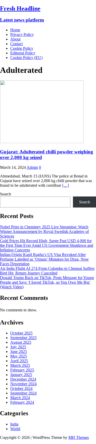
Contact (16, 44)
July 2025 (18, 347)
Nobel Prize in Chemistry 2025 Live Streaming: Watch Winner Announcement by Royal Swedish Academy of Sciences (44, 231)
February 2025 (22, 370)
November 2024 (23, 384)
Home (15, 30)
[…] (65, 185)
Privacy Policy (22, 34)
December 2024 (23, 379)
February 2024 (22, 402)
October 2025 (21, 333)
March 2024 (20, 398)
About (15, 39)
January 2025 (21, 374)
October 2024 (21, 388)
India (14, 424)
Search (5, 194)
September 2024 (23, 393)
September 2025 (23, 338)
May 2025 (18, 356)
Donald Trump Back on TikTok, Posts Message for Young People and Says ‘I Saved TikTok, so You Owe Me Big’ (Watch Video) (47, 282)
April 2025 (19, 361)
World (15, 429)
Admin (32, 167)
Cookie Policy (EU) (26, 57)
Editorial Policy (22, 53)
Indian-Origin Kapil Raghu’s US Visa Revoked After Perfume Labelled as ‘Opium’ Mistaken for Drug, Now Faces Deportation (44, 259)
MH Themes (78, 437)
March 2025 (20, 365)
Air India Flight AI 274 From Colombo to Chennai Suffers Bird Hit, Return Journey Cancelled (47, 270)
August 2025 (20, 342)
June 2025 (18, 351)
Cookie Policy (21, 48)
